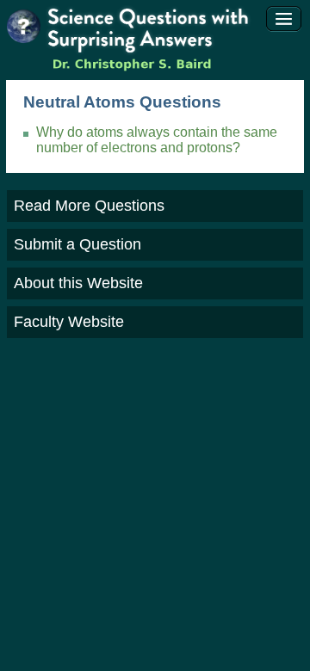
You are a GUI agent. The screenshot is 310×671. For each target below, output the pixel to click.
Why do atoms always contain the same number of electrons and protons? (156, 140)
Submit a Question (77, 244)
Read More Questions (89, 205)
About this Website (78, 283)
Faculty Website (69, 321)
